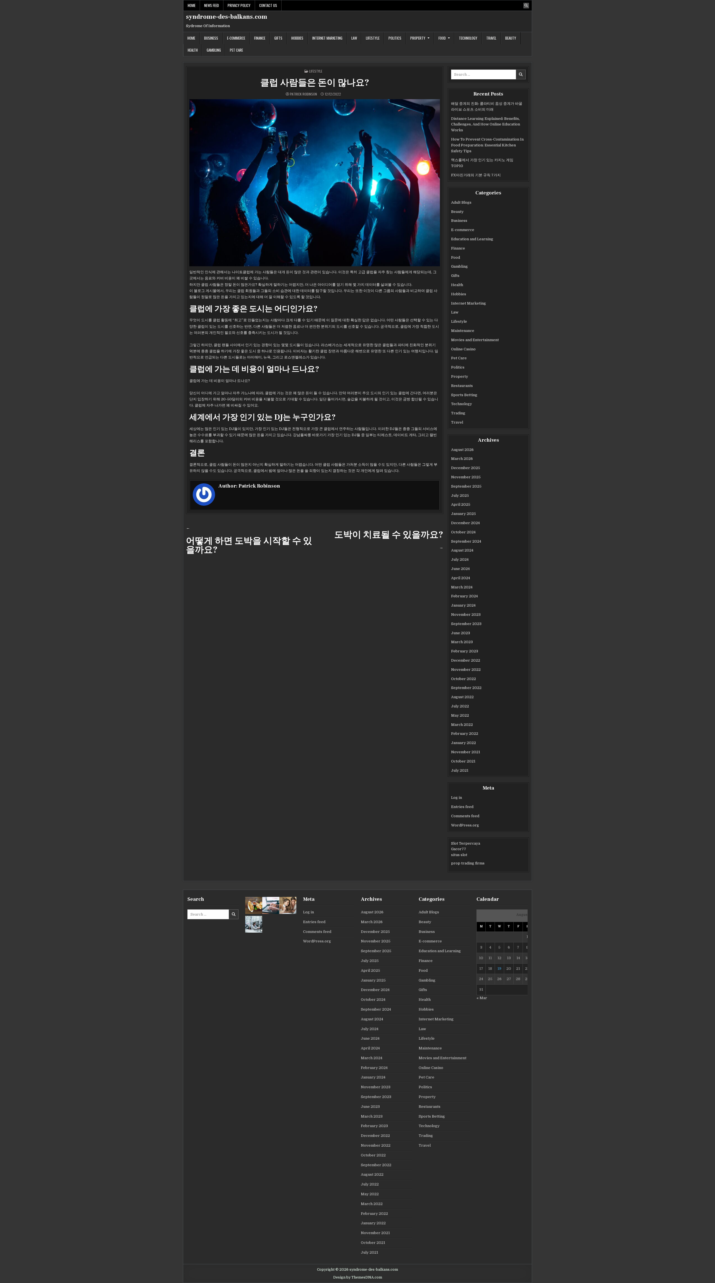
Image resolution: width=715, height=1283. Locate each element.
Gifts (278, 38)
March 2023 (462, 642)
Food (442, 38)
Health (193, 50)
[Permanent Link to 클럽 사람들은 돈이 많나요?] (314, 182)
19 (499, 968)
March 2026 (462, 459)
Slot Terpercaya (465, 843)
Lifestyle (373, 38)
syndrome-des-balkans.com (226, 17)
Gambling (214, 50)
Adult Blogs (461, 202)
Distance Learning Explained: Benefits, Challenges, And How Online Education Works (485, 124)
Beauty (510, 38)
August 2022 (462, 697)
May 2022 (460, 715)
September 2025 (466, 486)
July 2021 (459, 770)
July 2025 (460, 495)
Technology (468, 38)
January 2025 (463, 514)
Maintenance (462, 331)
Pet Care (236, 50)
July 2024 (460, 559)
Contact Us (268, 5)
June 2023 (460, 633)
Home (192, 5)
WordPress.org (465, 825)
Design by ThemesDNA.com (357, 1277)
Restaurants (462, 386)
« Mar (481, 998)
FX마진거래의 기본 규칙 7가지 (476, 175)
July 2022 (460, 706)
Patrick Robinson (303, 94)
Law (354, 38)
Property (417, 38)
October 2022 (463, 679)
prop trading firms (468, 863)
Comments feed (465, 816)
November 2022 (466, 669)
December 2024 (465, 523)
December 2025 (465, 468)
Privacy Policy (239, 5)
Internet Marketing (327, 38)
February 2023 (464, 651)
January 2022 (463, 743)
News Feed (211, 5)
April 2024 (460, 578)
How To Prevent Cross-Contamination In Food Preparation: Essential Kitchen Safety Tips (487, 145)
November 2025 (466, 477)
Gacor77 (458, 849)
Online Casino (463, 349)
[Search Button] (526, 5)
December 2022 (465, 660)
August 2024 (462, 550)
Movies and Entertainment (475, 340)
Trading (458, 413)
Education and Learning (472, 239)
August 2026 (462, 450)
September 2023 (466, 624)
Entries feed (462, 807)
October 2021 (463, 761)
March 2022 (462, 725)
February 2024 (464, 596)
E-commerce (236, 38)
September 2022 (466, 688)
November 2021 (465, 752)
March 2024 (462, 587)
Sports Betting (464, 395)
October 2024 (463, 532)
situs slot (459, 855)
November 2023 (466, 614)
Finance (259, 38)
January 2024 (463, 605)
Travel (491, 38)
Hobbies (297, 38)
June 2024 (460, 569)
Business (211, 38)
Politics (395, 38)
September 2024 (466, 541)
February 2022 (464, 733)
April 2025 (460, 504)
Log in (456, 797)
